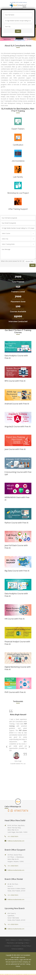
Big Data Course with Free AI (17, 570)
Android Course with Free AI (17, 403)
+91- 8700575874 (13, 836)
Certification (18, 145)
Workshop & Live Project (18, 193)
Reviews (26, 940)
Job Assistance (18, 161)
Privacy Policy (26, 946)
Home (7, 940)
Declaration (16, 946)
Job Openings (20, 943)
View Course (18, 347)
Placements (10, 943)
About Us (14, 940)
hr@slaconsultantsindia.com (16, 841)
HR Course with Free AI (15, 618)
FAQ (26, 943)
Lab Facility (18, 177)
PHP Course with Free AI (15, 692)
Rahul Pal (18, 715)
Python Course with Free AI (16, 522)
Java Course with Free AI (15, 449)
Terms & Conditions (17, 949)
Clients (20, 940)
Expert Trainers (18, 129)
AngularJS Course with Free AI (18, 426)
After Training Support (18, 209)
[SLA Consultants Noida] (18, 5)
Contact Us (8, 946)
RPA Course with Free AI (15, 381)
